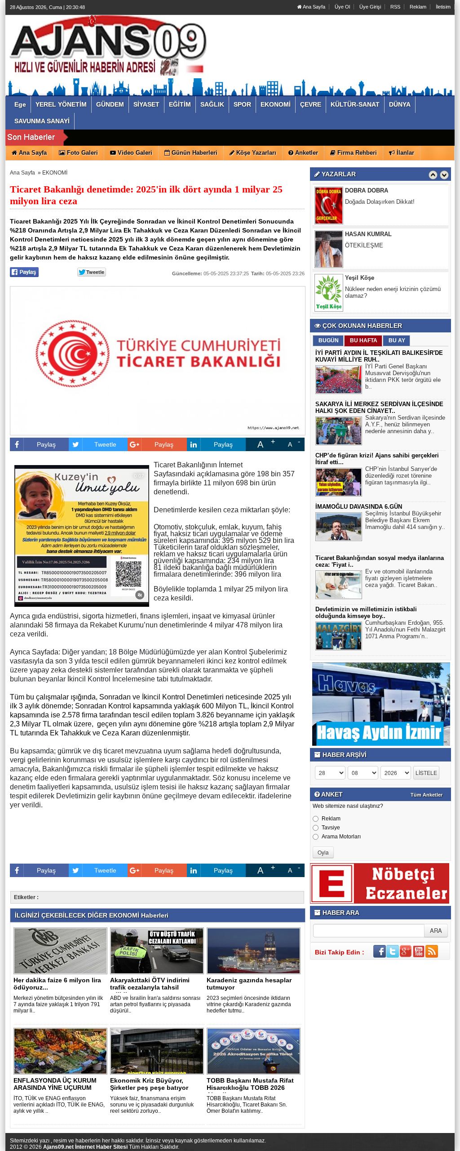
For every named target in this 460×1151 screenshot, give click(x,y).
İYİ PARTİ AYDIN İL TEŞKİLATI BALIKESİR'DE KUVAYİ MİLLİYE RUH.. (379, 356)
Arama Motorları (341, 836)
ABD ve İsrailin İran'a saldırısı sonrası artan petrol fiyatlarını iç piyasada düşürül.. (155, 1004)
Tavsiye (331, 827)
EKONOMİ (54, 173)
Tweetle (105, 444)
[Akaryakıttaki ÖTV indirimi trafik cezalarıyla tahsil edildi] (158, 950)
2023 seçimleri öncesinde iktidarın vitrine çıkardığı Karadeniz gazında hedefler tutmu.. (249, 1004)
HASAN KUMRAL (368, 199)
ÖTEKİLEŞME (364, 210)
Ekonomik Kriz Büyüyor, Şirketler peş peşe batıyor (149, 1084)
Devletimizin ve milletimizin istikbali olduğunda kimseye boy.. (366, 612)
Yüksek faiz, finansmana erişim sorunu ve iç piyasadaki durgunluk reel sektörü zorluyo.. (152, 1104)
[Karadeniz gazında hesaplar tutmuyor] (255, 950)
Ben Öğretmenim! (368, 297)
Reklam (418, 6)
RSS (395, 6)
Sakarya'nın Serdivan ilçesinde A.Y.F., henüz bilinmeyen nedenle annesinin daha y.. (405, 424)
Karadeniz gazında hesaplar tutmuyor (249, 983)
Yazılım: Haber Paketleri (401, 1144)
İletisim (443, 6)
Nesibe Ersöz (363, 286)
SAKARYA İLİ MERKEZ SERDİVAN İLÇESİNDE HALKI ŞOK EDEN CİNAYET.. (379, 407)
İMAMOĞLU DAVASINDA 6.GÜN (358, 506)
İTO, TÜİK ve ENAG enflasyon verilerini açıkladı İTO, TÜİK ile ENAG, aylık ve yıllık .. (59, 1104)
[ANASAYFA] (108, 46)
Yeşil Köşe (359, 242)
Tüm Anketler (426, 794)
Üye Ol (342, 6)
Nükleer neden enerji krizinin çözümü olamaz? (393, 257)
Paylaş (46, 444)
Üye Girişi (370, 6)
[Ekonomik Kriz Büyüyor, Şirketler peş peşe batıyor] (158, 1050)
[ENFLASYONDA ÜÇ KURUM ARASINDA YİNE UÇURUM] (62, 1050)
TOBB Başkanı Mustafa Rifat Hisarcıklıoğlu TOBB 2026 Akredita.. (250, 1087)
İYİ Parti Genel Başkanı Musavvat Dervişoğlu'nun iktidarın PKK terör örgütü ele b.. (403, 376)
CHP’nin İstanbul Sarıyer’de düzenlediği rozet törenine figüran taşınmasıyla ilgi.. (401, 476)
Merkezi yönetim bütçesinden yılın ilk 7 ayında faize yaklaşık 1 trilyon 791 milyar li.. (58, 1004)
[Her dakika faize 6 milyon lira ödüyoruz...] (62, 950)
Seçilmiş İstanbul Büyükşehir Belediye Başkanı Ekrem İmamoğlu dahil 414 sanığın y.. (405, 520)
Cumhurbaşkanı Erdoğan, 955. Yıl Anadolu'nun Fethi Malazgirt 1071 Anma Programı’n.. (405, 629)
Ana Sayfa (313, 6)
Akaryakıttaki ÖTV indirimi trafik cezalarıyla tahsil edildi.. (150, 987)
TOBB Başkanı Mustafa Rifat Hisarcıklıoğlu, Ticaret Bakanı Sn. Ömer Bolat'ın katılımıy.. (247, 1104)
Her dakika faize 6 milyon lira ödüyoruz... (57, 983)
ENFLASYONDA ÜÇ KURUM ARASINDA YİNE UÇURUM (55, 1084)
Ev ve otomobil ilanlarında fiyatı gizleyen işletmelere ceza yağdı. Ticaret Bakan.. (401, 578)
